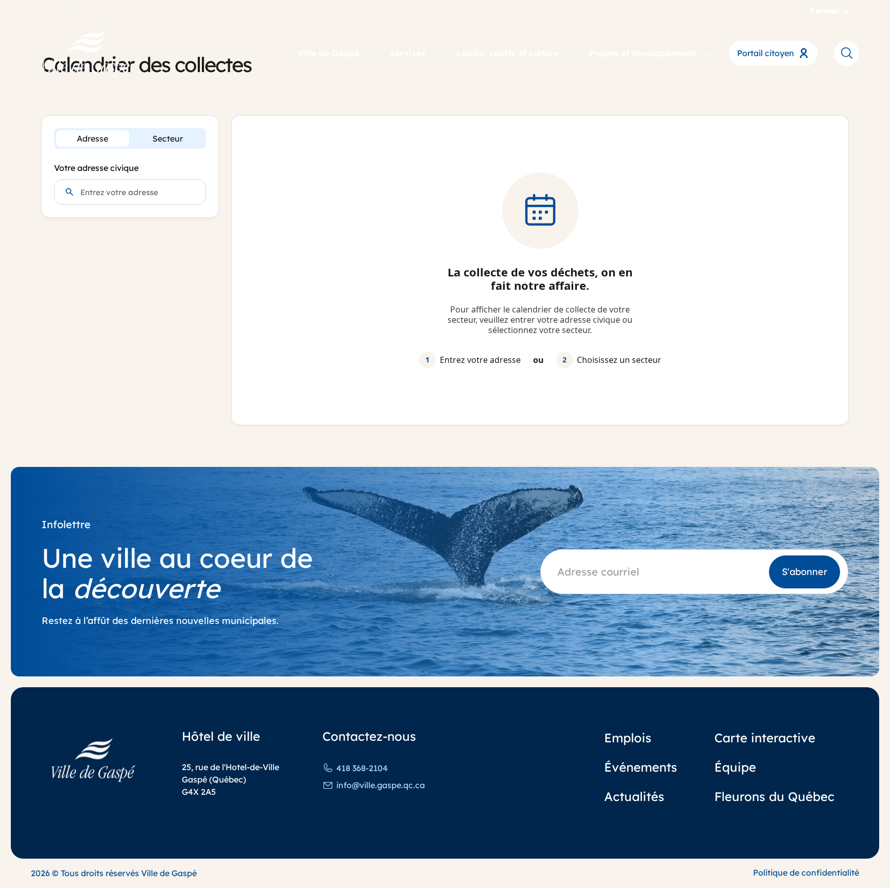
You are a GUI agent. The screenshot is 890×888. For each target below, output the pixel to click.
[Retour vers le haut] (843, 852)
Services (407, 53)
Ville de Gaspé (328, 53)
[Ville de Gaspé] (93, 760)
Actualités (634, 796)
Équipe (735, 767)
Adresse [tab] (92, 138)
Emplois (628, 737)
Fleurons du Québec (774, 796)
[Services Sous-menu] (436, 52)
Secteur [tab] (167, 138)
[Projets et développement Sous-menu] (707, 52)
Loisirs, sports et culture (507, 53)
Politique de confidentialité (806, 872)
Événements (640, 767)
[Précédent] (65, 11)
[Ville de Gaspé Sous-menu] (369, 52)
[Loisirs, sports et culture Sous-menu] (568, 52)
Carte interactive (764, 737)
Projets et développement (643, 53)
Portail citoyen (765, 53)
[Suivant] (74, 11)
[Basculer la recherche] (846, 52)
